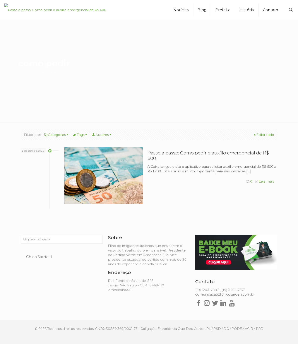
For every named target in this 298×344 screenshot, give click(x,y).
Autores (102, 135)
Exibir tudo (265, 135)
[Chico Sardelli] (55, 10)
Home (23, 72)
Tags (80, 135)
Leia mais (266, 181)
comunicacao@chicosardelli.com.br (225, 294)
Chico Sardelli (39, 257)
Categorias (57, 135)
